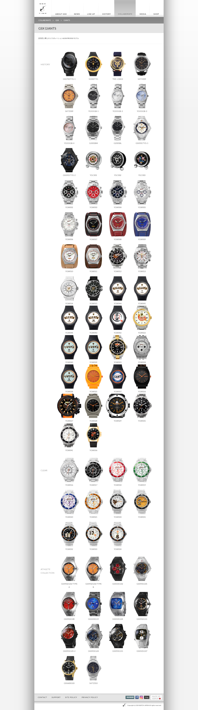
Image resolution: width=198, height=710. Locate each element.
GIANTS (67, 20)
